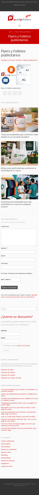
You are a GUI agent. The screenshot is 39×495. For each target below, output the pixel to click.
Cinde (27, 484)
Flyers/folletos (5, 447)
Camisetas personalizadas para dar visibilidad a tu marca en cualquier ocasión (16, 204)
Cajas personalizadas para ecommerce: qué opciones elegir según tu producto (18, 413)
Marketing (4, 455)
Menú (19, 26)
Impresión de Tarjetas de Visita (11, 378)
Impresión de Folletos (8, 372)
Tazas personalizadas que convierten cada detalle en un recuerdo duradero (19, 135)
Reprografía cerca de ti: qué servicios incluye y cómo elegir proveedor (18, 408)
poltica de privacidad (23, 346)
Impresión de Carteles (8, 375)
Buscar (36, 309)
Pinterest (20, 93)
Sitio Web (4, 263)
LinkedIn (24, 9)
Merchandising (5, 458)
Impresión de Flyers (7, 370)
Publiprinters (5, 463)
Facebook (11, 9)
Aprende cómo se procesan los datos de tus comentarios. (19, 296)
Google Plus (20, 9)
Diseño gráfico (6, 444)
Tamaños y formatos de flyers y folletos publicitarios (19, 60)
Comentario (5, 226)
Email (3, 256)
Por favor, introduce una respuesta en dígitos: (16, 273)
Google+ (15, 93)
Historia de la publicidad (8, 449)
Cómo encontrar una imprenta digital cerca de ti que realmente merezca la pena (18, 424)
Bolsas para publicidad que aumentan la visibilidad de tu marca (18, 169)
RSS (28, 9)
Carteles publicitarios (7, 441)
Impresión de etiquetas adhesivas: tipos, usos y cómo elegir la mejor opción (18, 420)
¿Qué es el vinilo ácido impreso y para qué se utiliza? (18, 416)
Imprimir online (6, 452)
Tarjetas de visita (6, 466)
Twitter (15, 9)
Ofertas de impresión (8, 461)
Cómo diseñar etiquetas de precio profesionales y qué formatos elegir (18, 429)
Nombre (4, 248)
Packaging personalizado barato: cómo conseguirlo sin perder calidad (19, 404)
